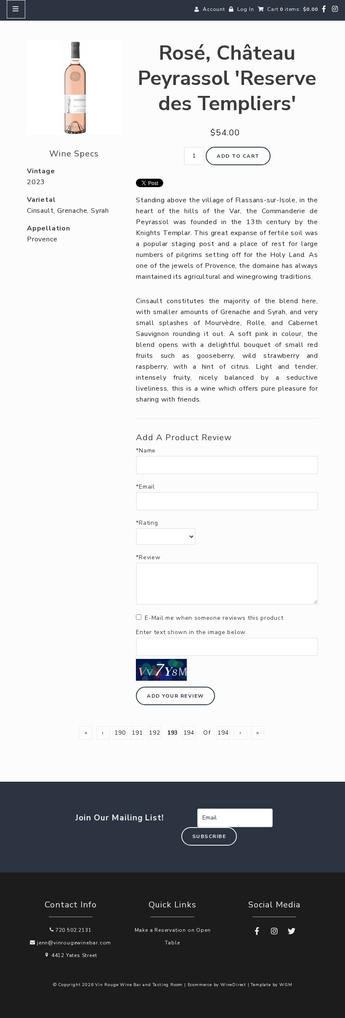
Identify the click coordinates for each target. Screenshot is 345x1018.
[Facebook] (324, 9)
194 (188, 733)
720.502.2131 (72, 930)
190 (119, 733)
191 (137, 733)
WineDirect (233, 985)
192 (154, 733)
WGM (285, 985)
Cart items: (292, 9)
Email (188, 809)
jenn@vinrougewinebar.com (73, 942)
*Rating (147, 523)
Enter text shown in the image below (191, 632)
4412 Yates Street (73, 955)
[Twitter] (291, 931)
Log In (245, 9)
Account (214, 9)
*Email (145, 487)
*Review (148, 557)
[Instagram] (335, 9)
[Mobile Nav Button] (16, 9)
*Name (146, 451)
